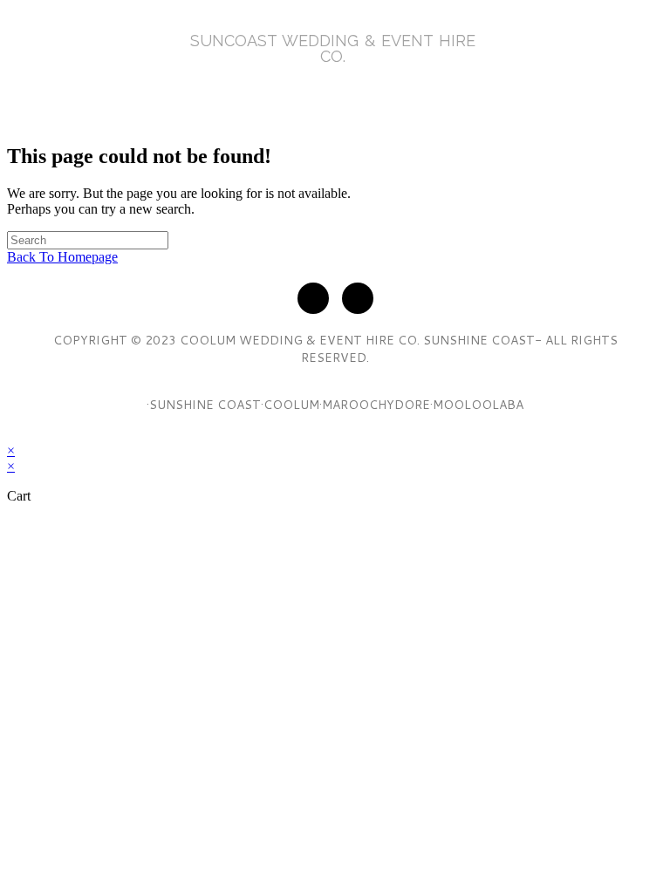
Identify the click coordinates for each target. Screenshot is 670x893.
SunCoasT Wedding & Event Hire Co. (332, 48)
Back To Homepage (62, 256)
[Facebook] (313, 298)
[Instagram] (357, 298)
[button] (334, 91)
